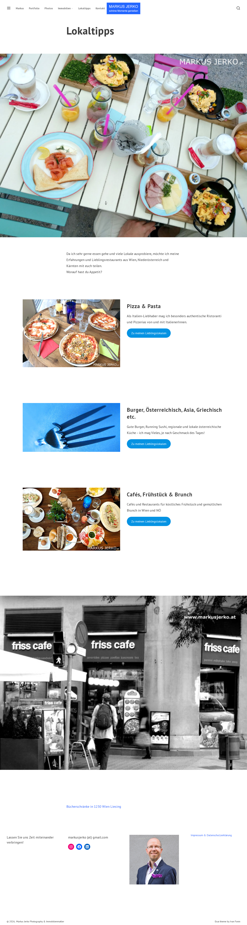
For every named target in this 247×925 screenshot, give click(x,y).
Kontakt (100, 8)
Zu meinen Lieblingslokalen (148, 333)
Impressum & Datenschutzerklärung (211, 835)
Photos (49, 8)
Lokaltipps (84, 8)
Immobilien (64, 8)
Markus (20, 8)
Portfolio (34, 8)
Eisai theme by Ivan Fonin (227, 921)
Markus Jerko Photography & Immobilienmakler (40, 921)
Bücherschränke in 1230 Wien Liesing (93, 806)
